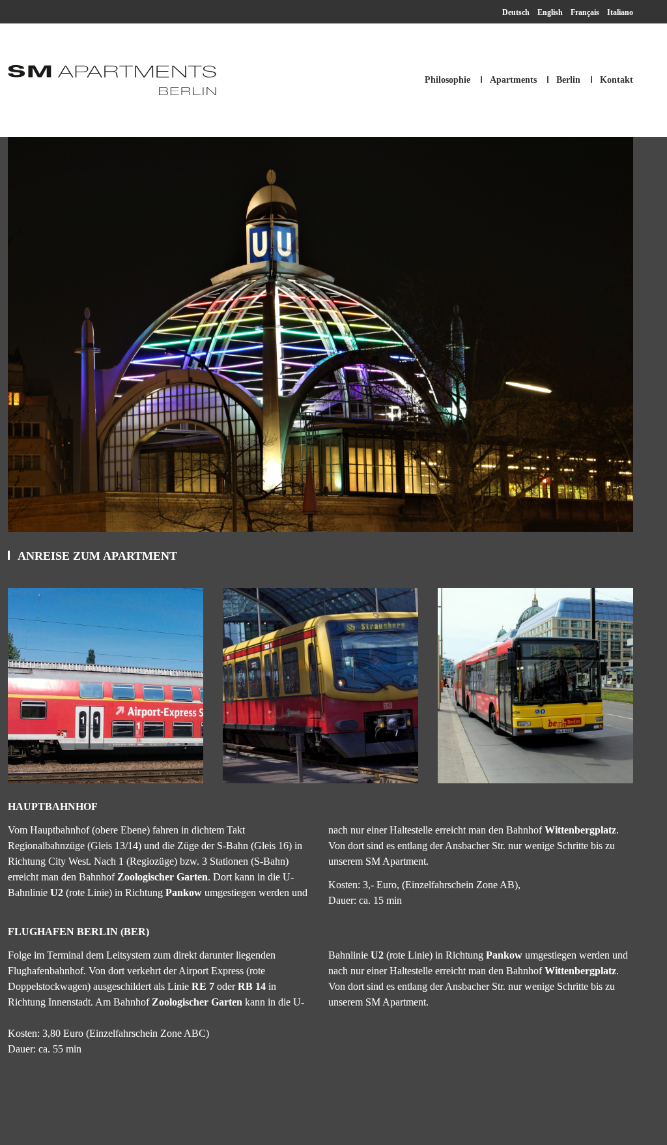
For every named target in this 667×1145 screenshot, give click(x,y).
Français (585, 12)
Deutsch (516, 12)
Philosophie (447, 80)
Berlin (568, 80)
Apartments (513, 80)
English (550, 12)
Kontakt (616, 80)
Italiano (620, 12)
